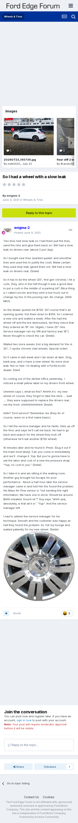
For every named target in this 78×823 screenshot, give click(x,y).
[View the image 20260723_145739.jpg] (29, 136)
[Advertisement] (39, 62)
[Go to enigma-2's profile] (7, 230)
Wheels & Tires (33, 199)
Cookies (48, 797)
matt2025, (14, 163)
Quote (17, 613)
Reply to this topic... (24, 745)
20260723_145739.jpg (20, 159)
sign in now (24, 720)
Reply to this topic (39, 213)
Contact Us (31, 797)
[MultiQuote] (6, 613)
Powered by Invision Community (39, 816)
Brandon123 (68, 163)
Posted (27, 232)
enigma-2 (13, 195)
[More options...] (70, 230)
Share (19, 766)
